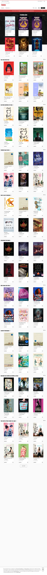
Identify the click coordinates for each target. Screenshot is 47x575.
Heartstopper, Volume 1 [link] (22, 166)
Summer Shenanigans (5, 330)
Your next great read (5, 60)
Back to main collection (5, 1)
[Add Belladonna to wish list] (27, 191)
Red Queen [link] (6, 232)
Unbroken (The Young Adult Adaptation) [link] (23, 121)
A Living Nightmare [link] (22, 277)
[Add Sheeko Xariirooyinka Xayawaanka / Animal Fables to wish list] (27, 101)
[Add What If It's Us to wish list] (42, 372)
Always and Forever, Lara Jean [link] (8, 458)
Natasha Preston (22, 257)
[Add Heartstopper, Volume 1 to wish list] (27, 170)
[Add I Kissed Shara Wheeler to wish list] (27, 462)
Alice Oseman (21, 167)
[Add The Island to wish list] (27, 260)
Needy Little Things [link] (37, 301)
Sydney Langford (7, 302)
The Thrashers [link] (21, 301)
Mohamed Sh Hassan (7, 98)
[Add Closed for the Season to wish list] (42, 260)
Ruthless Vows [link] (36, 211)
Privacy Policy (27, 568)
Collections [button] (7, 8)
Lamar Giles (6, 278)
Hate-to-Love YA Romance (6, 195)
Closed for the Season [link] (37, 256)
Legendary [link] (20, 232)
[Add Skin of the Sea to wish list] (12, 417)
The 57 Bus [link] (6, 121)
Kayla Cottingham (22, 414)
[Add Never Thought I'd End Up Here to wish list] (27, 372)
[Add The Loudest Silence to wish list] (12, 306)
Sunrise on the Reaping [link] (22, 30)
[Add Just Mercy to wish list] (12, 146)
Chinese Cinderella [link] (36, 142)
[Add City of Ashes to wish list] (27, 396)
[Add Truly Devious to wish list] (42, 170)
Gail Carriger (36, 414)
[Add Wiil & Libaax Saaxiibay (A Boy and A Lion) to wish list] (27, 80)
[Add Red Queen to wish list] (12, 236)
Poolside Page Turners (5, 150)
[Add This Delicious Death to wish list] (27, 417)
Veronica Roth (36, 233)
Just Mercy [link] (5, 142)
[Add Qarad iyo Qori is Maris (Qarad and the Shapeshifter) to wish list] (42, 101)
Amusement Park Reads (5, 240)
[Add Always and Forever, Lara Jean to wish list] (12, 462)
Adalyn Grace (21, 188)
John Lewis (35, 122)
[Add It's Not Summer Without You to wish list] (42, 351)
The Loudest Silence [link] (7, 301)
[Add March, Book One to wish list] (42, 125)
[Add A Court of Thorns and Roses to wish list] (14, 56)
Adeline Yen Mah (36, 143)
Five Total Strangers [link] (8, 30)
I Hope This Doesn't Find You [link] (8, 187)
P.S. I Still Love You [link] (37, 437)
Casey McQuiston (22, 459)
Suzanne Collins (7, 212)
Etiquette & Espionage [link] (37, 413)
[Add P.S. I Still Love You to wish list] (42, 441)
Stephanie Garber (22, 233)
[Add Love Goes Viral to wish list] (42, 282)
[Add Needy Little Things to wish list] (42, 306)
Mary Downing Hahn (37, 257)
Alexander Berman (36, 278)
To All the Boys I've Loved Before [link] (38, 187)
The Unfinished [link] (36, 322)
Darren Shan (21, 278)
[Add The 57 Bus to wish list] (12, 125)
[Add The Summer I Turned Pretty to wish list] (12, 170)
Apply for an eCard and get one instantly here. (26, 10)
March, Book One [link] (36, 121)
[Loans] (39, 8)
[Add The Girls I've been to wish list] (12, 80)
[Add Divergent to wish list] (42, 236)
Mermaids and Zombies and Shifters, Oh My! (9, 376)
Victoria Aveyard (7, 233)
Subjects (2, 8)
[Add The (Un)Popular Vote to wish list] (27, 327)
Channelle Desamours (37, 302)
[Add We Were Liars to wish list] (27, 351)
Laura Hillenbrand (22, 122)
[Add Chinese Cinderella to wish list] (42, 146)
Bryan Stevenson (7, 143)
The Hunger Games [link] (7, 211)
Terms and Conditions (19, 568)
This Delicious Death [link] (22, 413)
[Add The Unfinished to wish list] (42, 327)
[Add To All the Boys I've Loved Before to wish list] (42, 191)
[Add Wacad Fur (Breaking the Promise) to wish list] (42, 80)
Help (44, 1)
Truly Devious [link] (36, 166)
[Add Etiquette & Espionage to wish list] (42, 417)
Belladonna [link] (20, 187)
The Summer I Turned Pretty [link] (8, 166)
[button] (40, 1)
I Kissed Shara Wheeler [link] (22, 458)
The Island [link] (20, 256)
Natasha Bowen (7, 414)
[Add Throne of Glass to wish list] (41, 56)
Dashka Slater (7, 122)
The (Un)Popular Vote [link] (22, 322)
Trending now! (23, 15)
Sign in (43, 8)
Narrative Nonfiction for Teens (7, 105)
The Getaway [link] (6, 277)
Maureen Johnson (36, 167)
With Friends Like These (5, 285)
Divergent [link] (35, 232)
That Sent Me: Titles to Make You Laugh (8, 421)
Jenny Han (6, 167)
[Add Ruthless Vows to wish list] (42, 215)
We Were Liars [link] (21, 346)
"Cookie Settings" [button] (16, 571)
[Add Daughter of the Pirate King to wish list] (12, 396)
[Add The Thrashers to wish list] (27, 306)
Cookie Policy (18, 572)
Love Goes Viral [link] (36, 277)
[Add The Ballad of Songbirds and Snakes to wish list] (27, 56)
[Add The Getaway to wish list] (12, 282)
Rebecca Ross (36, 212)
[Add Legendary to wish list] (27, 236)
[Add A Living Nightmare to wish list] (27, 282)
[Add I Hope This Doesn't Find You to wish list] (12, 191)
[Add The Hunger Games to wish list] (12, 215)
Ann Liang (6, 188)
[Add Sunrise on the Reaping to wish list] (27, 35)
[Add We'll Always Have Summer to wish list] (12, 372)
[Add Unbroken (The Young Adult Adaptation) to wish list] (27, 125)
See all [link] (44, 15)
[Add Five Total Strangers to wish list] (14, 35)
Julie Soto (21, 302)
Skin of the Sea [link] (6, 413)
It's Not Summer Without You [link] (38, 346)
